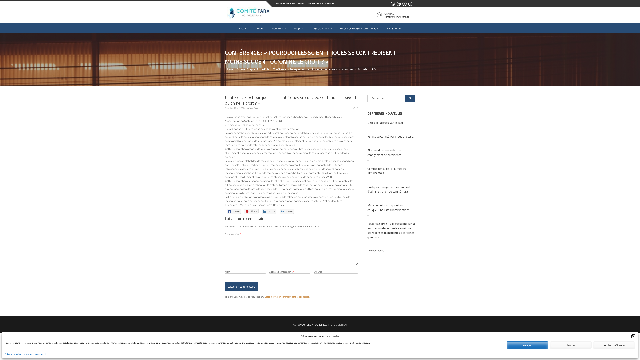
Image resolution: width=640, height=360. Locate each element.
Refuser (570, 345)
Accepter (527, 345)
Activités (277, 28)
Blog (260, 28)
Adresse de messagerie (281, 271)
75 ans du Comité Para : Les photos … (391, 136)
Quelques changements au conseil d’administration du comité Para (389, 189)
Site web (318, 271)
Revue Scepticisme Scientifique (359, 28)
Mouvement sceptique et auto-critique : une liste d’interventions (389, 207)
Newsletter (394, 28)
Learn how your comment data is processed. (287, 296)
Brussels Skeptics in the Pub (253, 69)
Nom (228, 271)
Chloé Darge (253, 108)
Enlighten (341, 325)
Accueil (243, 28)
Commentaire (233, 234)
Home (229, 69)
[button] (633, 336)
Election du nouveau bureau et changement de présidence (387, 152)
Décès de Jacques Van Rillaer (385, 122)
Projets (298, 28)
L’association (320, 28)
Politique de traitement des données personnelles (26, 354)
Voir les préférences (614, 345)
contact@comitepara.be (396, 16)
